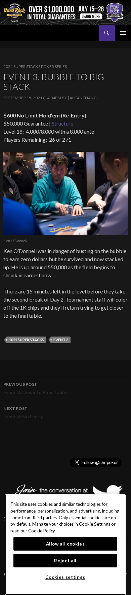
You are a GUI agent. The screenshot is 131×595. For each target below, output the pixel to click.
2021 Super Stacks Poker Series (35, 66)
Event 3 (60, 340)
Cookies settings (65, 577)
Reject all (65, 560)
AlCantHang (83, 97)
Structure (62, 123)
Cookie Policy (41, 530)
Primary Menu (123, 33)
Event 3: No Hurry (23, 412)
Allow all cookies (65, 544)
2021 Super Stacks (26, 340)
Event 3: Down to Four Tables (36, 388)
